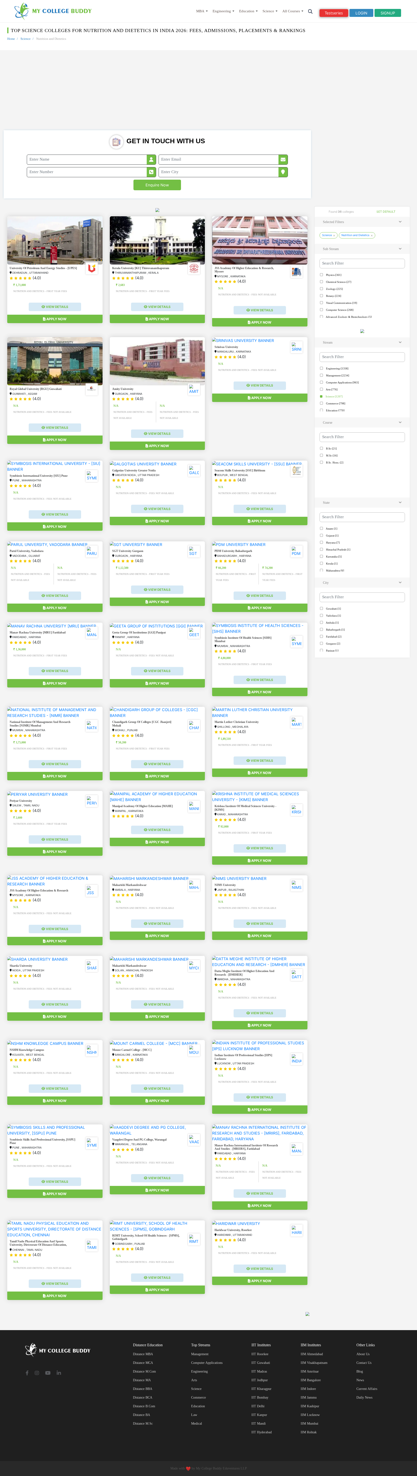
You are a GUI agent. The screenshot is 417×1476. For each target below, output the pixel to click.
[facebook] (27, 1373)
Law (194, 1415)
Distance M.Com (144, 1371)
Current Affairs (366, 1389)
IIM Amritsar (310, 1371)
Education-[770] (335, 410)
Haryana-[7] (332, 542)
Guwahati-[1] (333, 608)
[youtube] (48, 1373)
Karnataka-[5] (333, 556)
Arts (194, 1380)
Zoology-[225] (334, 288)
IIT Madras (259, 1371)
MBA (200, 11)
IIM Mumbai (309, 1423)
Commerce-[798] (335, 403)
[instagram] (37, 1373)
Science (268, 11)
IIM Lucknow (310, 1415)
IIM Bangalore (311, 1380)
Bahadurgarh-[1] (335, 629)
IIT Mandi (258, 1423)
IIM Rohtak (309, 1432)
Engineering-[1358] (336, 368)
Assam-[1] (331, 528)
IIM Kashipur (310, 1406)
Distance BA (141, 1415)
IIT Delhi (257, 1406)
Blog (359, 1371)
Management (199, 1354)
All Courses (291, 11)
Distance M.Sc (143, 1423)
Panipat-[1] (332, 650)
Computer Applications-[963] (342, 382)
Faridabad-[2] (333, 636)
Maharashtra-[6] (334, 570)
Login (361, 13)
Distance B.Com (144, 1406)
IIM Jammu (309, 1397)
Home (11, 39)
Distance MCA (143, 1363)
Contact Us (363, 1363)
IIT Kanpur (259, 1415)
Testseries (334, 13)
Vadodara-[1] (333, 615)
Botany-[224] (333, 295)
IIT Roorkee (259, 1354)
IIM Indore (308, 1389)
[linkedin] (59, 1373)
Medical (196, 1423)
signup (388, 13)
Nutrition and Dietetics (355, 235)
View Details (56, 307)
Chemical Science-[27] (338, 281)
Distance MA (142, 1380)
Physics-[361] (333, 274)
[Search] (310, 11)
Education (246, 11)
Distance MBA (143, 1354)
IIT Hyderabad (261, 1432)
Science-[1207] (334, 396)
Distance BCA (142, 1397)
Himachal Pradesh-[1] (337, 549)
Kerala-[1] (331, 563)
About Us (362, 1354)
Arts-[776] (331, 389)
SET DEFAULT (386, 211)
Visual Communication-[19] (341, 302)
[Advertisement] (208, 94)
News (360, 1380)
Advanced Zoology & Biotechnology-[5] (348, 316)
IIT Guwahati (260, 1363)
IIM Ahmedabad (312, 1354)
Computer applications (206, 1363)
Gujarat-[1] (332, 535)
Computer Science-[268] (339, 309)
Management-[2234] (337, 375)
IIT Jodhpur (259, 1380)
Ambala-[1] (332, 622)
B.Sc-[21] (331, 448)
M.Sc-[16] (331, 455)
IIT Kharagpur (261, 1389)
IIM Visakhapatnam (314, 1363)
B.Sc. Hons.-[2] (334, 462)
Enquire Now (157, 185)
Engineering (222, 11)
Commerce (198, 1397)
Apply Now (56, 319)
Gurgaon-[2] (332, 643)
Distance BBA (142, 1389)
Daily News (364, 1397)
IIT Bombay (259, 1397)
